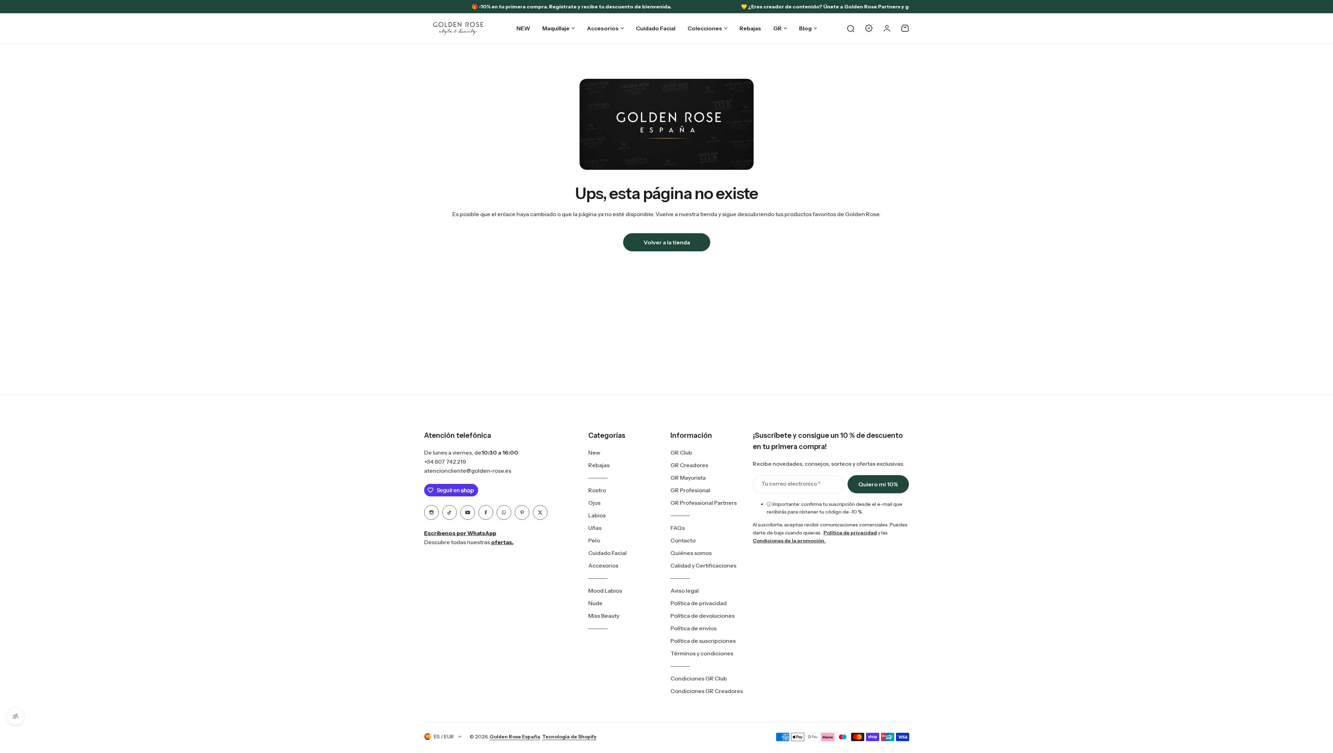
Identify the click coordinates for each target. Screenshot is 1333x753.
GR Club (681, 452)
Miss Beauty (603, 615)
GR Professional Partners (704, 502)
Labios (597, 515)
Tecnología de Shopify (569, 736)
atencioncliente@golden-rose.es (467, 470)
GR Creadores (689, 465)
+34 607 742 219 (445, 461)
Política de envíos (694, 628)
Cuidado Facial (607, 552)
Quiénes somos (691, 552)
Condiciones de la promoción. (789, 541)
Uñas (595, 527)
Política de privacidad (699, 603)
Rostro (597, 490)
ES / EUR (444, 736)
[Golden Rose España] (458, 28)
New (594, 452)
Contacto (683, 540)
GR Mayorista (688, 477)
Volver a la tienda (666, 242)
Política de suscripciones (703, 640)
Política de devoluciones (703, 615)
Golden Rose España (515, 736)
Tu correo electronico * (790, 483)
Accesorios (603, 565)
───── (597, 477)
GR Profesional (690, 490)
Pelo (594, 540)
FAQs (678, 527)
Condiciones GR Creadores (707, 690)
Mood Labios (605, 590)
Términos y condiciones (702, 653)
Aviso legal (685, 590)
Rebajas (599, 465)
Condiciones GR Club (699, 678)
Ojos (594, 502)
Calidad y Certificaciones (703, 565)
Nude (595, 603)
